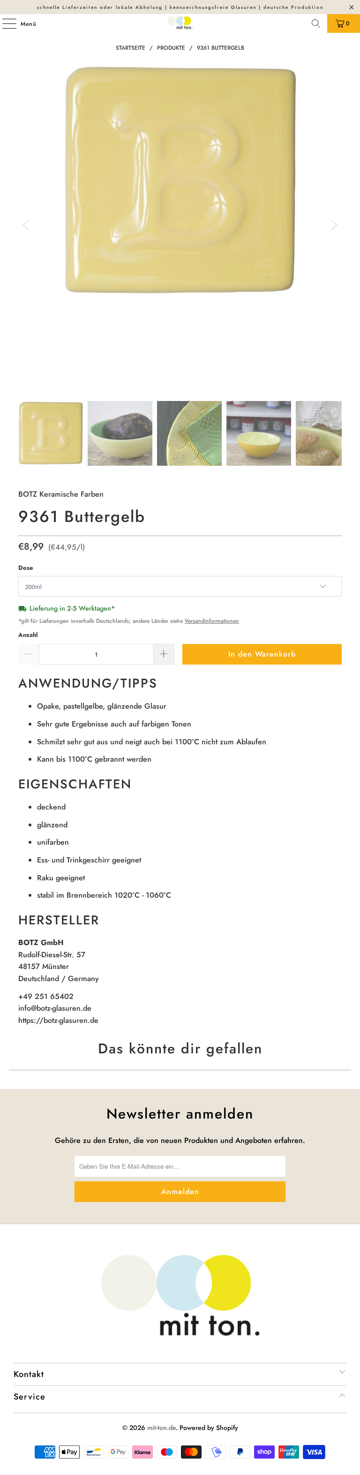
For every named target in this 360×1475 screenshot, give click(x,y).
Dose (25, 567)
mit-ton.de (161, 1427)
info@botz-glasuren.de (54, 1008)
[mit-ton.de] (180, 23)
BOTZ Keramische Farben (61, 494)
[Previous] (27, 225)
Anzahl (28, 634)
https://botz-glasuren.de (58, 1020)
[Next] (332, 225)
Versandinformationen (212, 621)
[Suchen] (316, 23)
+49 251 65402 (46, 996)
